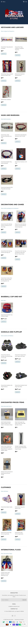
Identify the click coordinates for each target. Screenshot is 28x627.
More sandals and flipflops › (7, 335)
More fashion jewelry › (6, 119)
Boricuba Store (10, 619)
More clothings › (4, 491)
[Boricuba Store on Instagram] (15, 616)
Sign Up (24, 599)
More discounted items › (6, 406)
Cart (26, 1)
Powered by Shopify (19, 619)
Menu (4, 1)
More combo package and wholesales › (10, 208)
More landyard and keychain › (7, 31)
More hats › (3, 300)
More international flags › (6, 553)
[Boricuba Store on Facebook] (12, 616)
